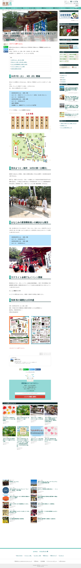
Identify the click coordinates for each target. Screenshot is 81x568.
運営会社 (36, 561)
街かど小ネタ (8, 8)
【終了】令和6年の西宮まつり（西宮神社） (46, 503)
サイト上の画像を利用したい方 (66, 127)
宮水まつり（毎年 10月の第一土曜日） (19, 62)
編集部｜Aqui (15, 38)
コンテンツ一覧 (44, 551)
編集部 (40, 499)
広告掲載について (74, 20)
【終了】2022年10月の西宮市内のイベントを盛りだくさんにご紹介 (9, 440)
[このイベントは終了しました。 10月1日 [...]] (6, 490)
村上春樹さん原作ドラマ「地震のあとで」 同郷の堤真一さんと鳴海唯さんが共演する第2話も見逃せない (71, 107)
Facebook (63, 79)
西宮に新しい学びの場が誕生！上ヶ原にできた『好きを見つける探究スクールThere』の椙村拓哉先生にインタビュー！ (71, 98)
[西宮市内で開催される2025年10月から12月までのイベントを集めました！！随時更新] (9, 410)
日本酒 (8, 39)
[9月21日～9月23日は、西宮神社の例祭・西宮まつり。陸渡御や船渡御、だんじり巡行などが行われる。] (34, 505)
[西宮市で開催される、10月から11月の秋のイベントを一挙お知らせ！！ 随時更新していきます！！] (6, 498)
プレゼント (67, 8)
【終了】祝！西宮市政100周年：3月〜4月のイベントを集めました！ (51, 440)
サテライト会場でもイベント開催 (18, 66)
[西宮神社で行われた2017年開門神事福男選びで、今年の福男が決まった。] (6, 520)
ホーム (35, 551)
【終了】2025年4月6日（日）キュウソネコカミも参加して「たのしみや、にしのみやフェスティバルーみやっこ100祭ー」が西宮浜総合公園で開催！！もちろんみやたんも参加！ (23, 442)
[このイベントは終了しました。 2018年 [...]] (34, 512)
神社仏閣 (39, 487)
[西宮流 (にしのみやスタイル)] (3, 10)
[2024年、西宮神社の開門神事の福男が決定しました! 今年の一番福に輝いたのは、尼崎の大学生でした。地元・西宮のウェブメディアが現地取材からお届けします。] (34, 498)
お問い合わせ (76, 3)
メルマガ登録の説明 (30, 390)
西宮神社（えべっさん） (14, 481)
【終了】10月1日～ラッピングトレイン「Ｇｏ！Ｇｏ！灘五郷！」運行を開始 (19, 490)
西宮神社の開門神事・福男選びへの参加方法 (46, 518)
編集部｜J (19, 421)
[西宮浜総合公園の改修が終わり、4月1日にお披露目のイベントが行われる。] (34, 483)
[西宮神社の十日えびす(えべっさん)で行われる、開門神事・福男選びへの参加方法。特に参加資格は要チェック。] (34, 520)
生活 (65, 95)
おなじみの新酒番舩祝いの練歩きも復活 (19, 64)
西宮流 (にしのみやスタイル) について (23, 561)
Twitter (63, 77)
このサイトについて (68, 3)
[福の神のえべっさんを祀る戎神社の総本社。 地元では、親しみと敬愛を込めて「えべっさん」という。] (6, 483)
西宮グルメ (44, 8)
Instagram (64, 81)
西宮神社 (12, 39)
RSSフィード (64, 75)
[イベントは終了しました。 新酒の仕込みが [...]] (6, 512)
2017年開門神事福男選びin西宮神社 (16, 518)
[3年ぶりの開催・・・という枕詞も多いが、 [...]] (9, 431)
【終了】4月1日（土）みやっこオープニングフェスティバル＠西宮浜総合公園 (47, 482)
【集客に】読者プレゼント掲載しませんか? (68, 123)
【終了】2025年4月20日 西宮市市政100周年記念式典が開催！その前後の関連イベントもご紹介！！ (71, 89)
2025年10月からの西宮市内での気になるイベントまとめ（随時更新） (9, 419)
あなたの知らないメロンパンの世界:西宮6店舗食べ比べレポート (71, 115)
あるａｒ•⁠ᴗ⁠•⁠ (76, 116)
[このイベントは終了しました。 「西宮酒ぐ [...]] (6, 505)
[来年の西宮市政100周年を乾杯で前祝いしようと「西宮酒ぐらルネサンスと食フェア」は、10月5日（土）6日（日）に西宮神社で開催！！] (51, 410)
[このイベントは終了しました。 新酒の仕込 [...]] (37, 410)
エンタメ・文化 (32, 8)
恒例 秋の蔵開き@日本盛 (16, 68)
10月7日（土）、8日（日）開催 (17, 60)
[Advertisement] (39, 3)
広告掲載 (43, 561)
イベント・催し (20, 8)
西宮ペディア (55, 8)
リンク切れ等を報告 (30, 372)
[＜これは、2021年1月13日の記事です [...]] (34, 490)
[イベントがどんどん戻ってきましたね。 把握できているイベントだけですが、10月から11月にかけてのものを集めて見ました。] (23, 410)
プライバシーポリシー (52, 561)
